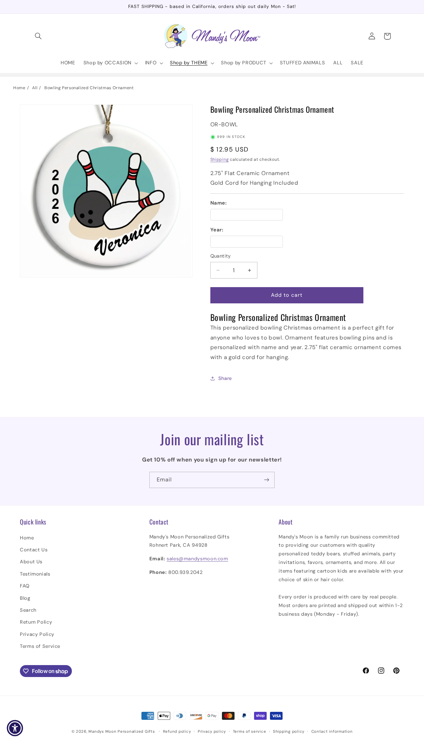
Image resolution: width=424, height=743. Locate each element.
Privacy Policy (37, 634)
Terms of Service (40, 646)
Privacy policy (212, 731)
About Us (31, 561)
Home (19, 88)
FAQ (24, 586)
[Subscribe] (266, 480)
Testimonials (35, 574)
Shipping (219, 159)
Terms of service (249, 731)
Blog (25, 598)
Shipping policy (288, 731)
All (34, 88)
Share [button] (225, 378)
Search (28, 610)
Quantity (220, 256)
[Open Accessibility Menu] (15, 728)
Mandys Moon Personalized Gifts (121, 731)
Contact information (332, 731)
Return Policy (36, 622)
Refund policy (177, 731)
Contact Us (33, 549)
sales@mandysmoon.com (197, 558)
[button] (38, 36)
